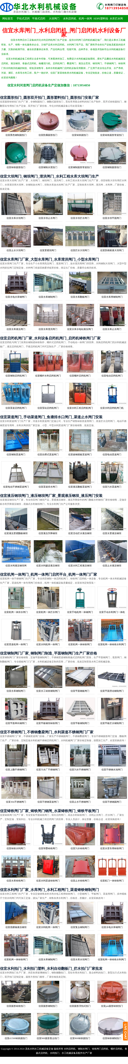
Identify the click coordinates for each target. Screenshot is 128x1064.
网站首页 (7, 18)
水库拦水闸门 (116, 22)
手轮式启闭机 (23, 22)
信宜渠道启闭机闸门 (16, 408)
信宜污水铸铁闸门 (80, 848)
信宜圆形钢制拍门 (48, 1006)
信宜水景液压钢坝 (112, 533)
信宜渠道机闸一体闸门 (16, 644)
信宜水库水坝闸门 (16, 218)
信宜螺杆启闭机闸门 (80, 375)
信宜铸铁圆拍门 (80, 135)
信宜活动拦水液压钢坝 (80, 533)
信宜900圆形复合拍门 (48, 1038)
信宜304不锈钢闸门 (16, 802)
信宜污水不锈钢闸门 (80, 769)
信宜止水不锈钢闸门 (80, 802)
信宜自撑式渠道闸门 (48, 454)
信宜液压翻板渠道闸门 (80, 487)
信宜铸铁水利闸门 (16, 848)
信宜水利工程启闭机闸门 (80, 408)
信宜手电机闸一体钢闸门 (80, 612)
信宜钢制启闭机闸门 (16, 375)
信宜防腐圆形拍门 (48, 135)
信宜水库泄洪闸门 (48, 329)
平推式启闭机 (38, 22)
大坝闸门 (54, 18)
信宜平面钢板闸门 (80, 691)
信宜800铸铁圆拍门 (80, 1038)
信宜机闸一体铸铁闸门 (80, 644)
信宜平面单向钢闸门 (16, 723)
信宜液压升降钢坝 (48, 533)
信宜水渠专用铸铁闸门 (112, 848)
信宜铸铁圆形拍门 (16, 167)
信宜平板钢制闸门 (80, 723)
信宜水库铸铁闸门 (16, 880)
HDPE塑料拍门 (101, 22)
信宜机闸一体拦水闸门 (48, 612)
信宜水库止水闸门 (112, 329)
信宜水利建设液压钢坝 (48, 565)
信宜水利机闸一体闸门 (48, 644)
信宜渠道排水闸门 (48, 487)
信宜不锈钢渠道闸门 (48, 802)
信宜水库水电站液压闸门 (80, 329)
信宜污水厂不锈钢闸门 (48, 769)
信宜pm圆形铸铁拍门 (112, 1006)
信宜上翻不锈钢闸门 (16, 769)
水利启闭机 (69, 18)
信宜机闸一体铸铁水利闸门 (112, 644)
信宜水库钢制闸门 (48, 297)
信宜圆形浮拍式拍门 (80, 1006)
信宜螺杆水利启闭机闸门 (48, 375)
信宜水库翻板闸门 (80, 297)
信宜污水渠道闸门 (112, 487)
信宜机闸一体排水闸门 (16, 612)
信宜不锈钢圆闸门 (112, 802)
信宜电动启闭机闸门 (112, 375)
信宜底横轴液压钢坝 (16, 927)
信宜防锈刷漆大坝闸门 (112, 250)
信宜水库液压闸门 (16, 329)
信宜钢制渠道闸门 (16, 454)
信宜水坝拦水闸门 (80, 218)
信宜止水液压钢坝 (112, 565)
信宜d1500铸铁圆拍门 (16, 1038)
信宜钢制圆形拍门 (112, 167)
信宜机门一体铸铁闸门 (112, 880)
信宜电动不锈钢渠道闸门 (16, 487)
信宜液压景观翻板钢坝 (16, 533)
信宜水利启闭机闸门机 (112, 408)
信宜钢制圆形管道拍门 (80, 167)
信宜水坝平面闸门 (112, 218)
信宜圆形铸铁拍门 (16, 1006)
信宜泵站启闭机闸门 (48, 408)
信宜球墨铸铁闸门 (48, 848)
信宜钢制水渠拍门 (48, 167)
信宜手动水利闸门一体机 (112, 612)
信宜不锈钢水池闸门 (112, 769)
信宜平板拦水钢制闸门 (112, 723)
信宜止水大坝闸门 (16, 250)
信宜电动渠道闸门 (112, 454)
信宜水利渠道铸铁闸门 (48, 880)
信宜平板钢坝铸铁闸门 (48, 723)
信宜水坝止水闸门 (48, 218)
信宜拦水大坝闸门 (80, 250)
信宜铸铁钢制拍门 (112, 1038)
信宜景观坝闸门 (48, 250)
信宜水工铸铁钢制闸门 (48, 691)
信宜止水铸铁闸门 (80, 880)
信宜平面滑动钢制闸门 (112, 691)
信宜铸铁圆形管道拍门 (112, 135)
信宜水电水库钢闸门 (16, 297)
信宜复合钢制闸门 (80, 927)
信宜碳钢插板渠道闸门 (80, 454)
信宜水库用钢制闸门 (112, 297)
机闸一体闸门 (85, 22)
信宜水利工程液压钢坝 (80, 565)
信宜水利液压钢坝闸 (16, 565)
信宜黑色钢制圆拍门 (16, 135)
